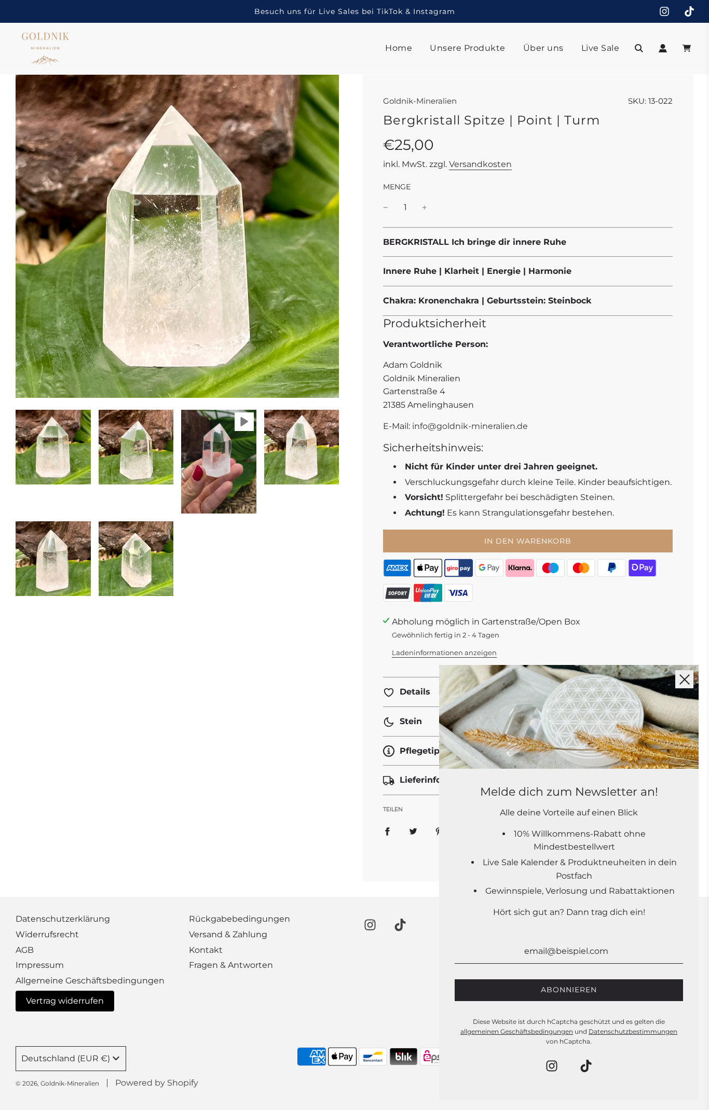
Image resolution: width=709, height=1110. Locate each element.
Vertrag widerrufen (65, 1001)
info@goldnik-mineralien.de (470, 426)
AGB (25, 950)
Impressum (40, 965)
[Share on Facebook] (387, 830)
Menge (397, 186)
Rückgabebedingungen (239, 919)
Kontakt (206, 950)
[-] (385, 207)
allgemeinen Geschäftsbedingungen (516, 1031)
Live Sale (600, 48)
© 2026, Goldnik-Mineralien (57, 1083)
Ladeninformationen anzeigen (444, 652)
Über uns (543, 48)
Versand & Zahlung (228, 934)
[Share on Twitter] (413, 830)
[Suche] (639, 48)
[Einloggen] (663, 48)
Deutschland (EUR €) (65, 1058)
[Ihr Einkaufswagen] (688, 48)
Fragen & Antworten (231, 965)
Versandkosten (480, 164)
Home (398, 48)
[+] (424, 207)
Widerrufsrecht (47, 934)
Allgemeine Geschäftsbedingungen (90, 981)
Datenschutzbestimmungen (633, 1031)
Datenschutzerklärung (63, 919)
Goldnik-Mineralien (420, 101)
